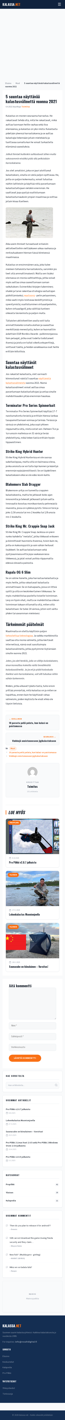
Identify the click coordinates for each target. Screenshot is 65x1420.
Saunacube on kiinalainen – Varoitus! (28, 967)
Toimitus (32, 786)
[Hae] (56, 1085)
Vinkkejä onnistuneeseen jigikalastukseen (28, 756)
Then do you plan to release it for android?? (30, 1225)
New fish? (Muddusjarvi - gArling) (25, 1254)
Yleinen (32, 1192)
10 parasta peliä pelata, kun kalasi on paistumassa (32, 752)
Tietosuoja (8, 1393)
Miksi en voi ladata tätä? (21, 1267)
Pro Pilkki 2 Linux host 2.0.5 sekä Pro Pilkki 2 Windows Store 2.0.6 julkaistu (32, 1144)
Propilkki (32, 1184)
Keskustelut (8, 1362)
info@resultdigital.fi (26, 1341)
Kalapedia (32, 1200)
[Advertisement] (32, 42)
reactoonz (29, 295)
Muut (18, 83)
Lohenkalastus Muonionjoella (24, 914)
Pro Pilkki (7, 1373)
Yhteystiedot (9, 1388)
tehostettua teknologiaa (19, 635)
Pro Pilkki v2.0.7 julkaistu (22, 862)
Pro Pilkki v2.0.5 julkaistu (18, 1157)
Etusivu (8, 83)
